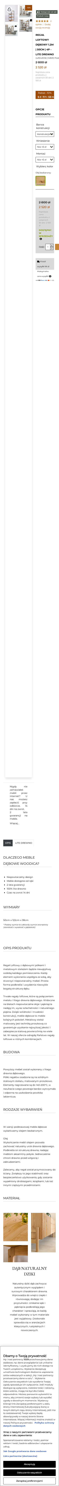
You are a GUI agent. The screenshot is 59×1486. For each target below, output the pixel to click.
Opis (8, 842)
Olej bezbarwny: (43, 172)
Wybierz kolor (44, 166)
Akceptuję (29, 1464)
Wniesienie (43, 140)
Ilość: (42, 246)
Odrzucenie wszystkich (29, 1472)
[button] (9, 9)
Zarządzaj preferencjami (29, 1481)
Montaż (40, 153)
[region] (29, 1416)
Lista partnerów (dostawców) (20, 1456)
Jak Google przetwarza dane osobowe (24, 1451)
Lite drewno (23, 842)
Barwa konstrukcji (43, 126)
